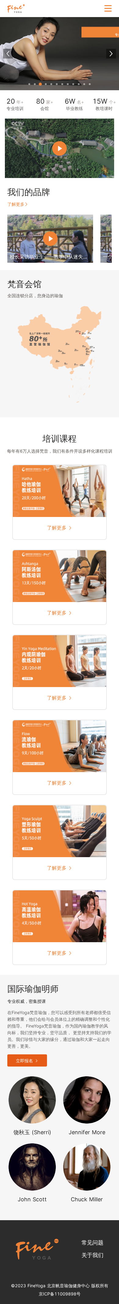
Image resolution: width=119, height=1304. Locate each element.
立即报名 (24, 1060)
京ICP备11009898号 (60, 1293)
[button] (29, 84)
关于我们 (92, 1255)
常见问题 (92, 1242)
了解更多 (15, 204)
